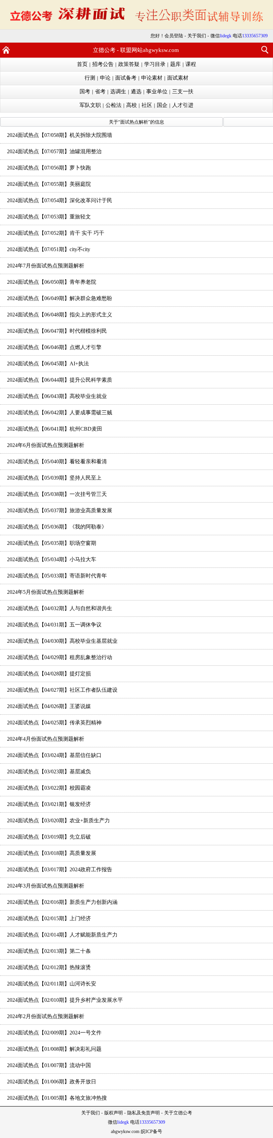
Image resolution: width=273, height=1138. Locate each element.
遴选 (136, 91)
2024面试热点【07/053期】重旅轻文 (49, 216)
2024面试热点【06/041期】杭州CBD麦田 (54, 429)
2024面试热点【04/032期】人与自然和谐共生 (59, 608)
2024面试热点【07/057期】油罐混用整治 (54, 151)
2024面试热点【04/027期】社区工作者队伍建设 (62, 690)
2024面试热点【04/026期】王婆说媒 (49, 706)
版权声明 (113, 1112)
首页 (82, 64)
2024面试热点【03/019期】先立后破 (49, 837)
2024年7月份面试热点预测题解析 (45, 265)
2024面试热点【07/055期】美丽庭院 (49, 184)
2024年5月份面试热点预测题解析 (45, 592)
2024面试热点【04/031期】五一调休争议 (54, 624)
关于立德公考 (178, 1112)
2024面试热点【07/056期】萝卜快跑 (49, 168)
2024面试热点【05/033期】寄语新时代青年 (57, 575)
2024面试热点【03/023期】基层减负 (49, 771)
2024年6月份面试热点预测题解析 (45, 445)
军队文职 (90, 105)
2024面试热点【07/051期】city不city (48, 249)
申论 (105, 78)
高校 (131, 105)
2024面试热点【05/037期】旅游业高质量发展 (59, 510)
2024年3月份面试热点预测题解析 (45, 886)
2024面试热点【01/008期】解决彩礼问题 (54, 1049)
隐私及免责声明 (143, 1112)
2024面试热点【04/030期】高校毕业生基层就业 (62, 641)
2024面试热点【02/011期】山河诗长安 (51, 983)
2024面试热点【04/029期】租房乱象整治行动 (59, 657)
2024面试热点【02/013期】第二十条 (49, 951)
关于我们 (196, 35)
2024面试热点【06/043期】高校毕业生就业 (57, 396)
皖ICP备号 (151, 1131)
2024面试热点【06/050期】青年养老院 (51, 282)
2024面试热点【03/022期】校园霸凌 (49, 788)
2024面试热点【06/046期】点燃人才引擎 (54, 347)
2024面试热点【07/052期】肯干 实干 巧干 (55, 233)
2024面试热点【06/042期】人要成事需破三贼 (59, 412)
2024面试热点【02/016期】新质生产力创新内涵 (62, 902)
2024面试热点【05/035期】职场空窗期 (51, 543)
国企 (162, 105)
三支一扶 (182, 91)
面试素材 (177, 78)
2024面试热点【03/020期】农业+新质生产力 (58, 820)
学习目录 (154, 64)
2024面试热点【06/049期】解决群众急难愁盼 (59, 298)
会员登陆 (173, 35)
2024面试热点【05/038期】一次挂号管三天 (57, 494)
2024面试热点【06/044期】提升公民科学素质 (59, 380)
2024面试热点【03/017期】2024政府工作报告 (59, 869)
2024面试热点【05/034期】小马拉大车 (51, 559)
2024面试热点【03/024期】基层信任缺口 (54, 755)
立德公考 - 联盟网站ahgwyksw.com (136, 50)
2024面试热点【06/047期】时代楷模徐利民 (57, 331)
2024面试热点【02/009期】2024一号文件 (54, 1032)
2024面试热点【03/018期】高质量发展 (51, 853)
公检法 (114, 105)
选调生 (118, 91)
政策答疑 (128, 64)
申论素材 (151, 78)
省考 (100, 91)
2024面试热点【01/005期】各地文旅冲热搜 (57, 1098)
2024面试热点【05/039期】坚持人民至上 (54, 478)
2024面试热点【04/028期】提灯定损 (49, 673)
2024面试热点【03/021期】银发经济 (49, 804)
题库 (175, 64)
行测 (90, 78)
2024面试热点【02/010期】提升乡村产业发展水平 (65, 1000)
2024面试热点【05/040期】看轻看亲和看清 (57, 461)
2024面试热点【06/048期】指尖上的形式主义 (59, 314)
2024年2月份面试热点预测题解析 (45, 1016)
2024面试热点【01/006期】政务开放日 (51, 1081)
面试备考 (125, 78)
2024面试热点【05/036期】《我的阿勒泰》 (57, 527)
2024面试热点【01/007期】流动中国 (49, 1065)
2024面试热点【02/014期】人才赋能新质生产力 (62, 935)
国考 (85, 91)
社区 (146, 105)
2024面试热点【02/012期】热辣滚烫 (49, 967)
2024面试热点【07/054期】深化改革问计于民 (59, 200)
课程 (190, 64)
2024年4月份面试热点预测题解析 (45, 739)
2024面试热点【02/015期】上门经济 (49, 918)
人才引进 (182, 105)
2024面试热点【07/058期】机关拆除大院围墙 (59, 135)
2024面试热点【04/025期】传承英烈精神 (54, 722)
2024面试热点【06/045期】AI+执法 (48, 363)
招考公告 (103, 64)
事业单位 (156, 91)
